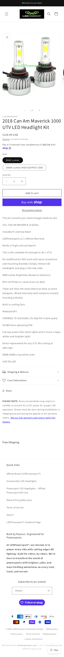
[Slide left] (24, 110)
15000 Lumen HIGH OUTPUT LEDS (24, 167)
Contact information (33, 639)
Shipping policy (49, 634)
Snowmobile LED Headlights (22, 481)
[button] (6, 14)
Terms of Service (15, 507)
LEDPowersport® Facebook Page (24, 522)
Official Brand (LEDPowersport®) (24, 473)
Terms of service (33, 634)
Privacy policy (17, 634)
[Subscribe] (48, 591)
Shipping (5, 139)
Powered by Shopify (34, 629)
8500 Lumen (13, 160)
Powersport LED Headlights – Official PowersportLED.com (26, 490)
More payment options (32, 210)
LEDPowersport (19, 629)
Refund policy (52, 629)
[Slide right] (39, 110)
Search (10, 514)
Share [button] (9, 390)
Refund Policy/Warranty (19, 500)
